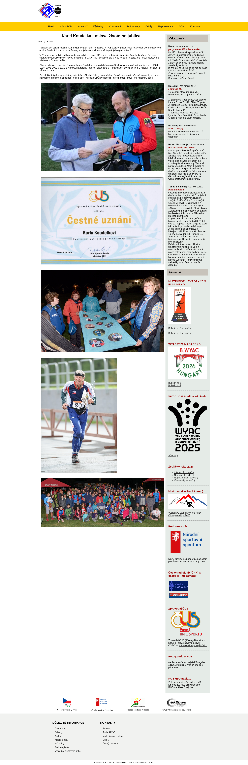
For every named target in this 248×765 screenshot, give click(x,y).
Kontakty (195, 26)
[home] (50, 18)
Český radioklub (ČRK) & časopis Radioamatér (184, 574)
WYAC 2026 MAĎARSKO (184, 344)
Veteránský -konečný (184, 480)
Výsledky (173, 455)
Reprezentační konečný (186, 477)
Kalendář (82, 26)
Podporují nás (62, 747)
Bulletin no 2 (174, 385)
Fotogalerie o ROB (180, 656)
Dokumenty (133, 26)
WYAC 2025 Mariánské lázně (187, 396)
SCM (181, 26)
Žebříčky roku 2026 (181, 466)
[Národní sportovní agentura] (102, 703)
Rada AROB (109, 732)
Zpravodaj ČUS (178, 608)
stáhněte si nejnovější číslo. (193, 645)
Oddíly (149, 26)
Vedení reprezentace (113, 736)
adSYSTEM (148, 763)
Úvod (40, 41)
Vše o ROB (66, 26)
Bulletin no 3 (174, 383)
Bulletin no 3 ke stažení (180, 328)
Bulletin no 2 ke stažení (180, 333)
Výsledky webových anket (68, 751)
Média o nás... (62, 740)
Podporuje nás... (179, 526)
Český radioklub (111, 743)
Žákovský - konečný (184, 472)
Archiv (58, 736)
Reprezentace (165, 26)
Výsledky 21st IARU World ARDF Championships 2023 (185, 514)
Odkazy (59, 732)
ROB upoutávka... (179, 678)
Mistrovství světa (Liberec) (185, 491)
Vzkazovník (115, 26)
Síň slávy (59, 743)
